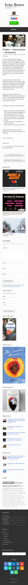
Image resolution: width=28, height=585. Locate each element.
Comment (5, 247)
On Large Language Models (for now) (15, 469)
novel (21, 496)
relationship (21, 498)
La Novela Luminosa (11, 496)
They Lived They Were (11, 495)
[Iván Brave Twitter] (10, 564)
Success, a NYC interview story (14, 160)
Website (4, 274)
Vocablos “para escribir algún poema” (15, 463)
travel (17, 493)
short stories (6, 147)
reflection (16, 490)
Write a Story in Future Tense (14, 444)
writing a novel (14, 498)
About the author (6, 517)
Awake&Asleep (11, 501)
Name (4, 262)
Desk (3, 532)
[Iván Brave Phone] (16, 572)
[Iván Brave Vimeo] (6, 568)
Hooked (4, 503)
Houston (9, 504)
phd (15, 488)
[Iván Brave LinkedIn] (14, 564)
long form (9, 499)
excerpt (4, 499)
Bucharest (8, 506)
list (5, 504)
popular (13, 504)
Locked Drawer (5, 523)
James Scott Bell (9, 485)
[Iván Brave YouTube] (16, 19)
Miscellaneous (6, 542)
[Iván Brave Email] (12, 572)
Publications (5, 519)
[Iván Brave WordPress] (18, 568)
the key (8, 131)
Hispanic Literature (16, 499)
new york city (18, 504)
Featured (9, 146)
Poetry (4, 536)
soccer (23, 501)
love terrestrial (20, 146)
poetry (23, 504)
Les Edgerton (10, 503)
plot (16, 482)
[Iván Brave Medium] (10, 568)
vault (12, 488)
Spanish (13, 492)
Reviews (5, 540)
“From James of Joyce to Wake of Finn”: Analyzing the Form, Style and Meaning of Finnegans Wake (16, 420)
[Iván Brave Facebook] (12, 19)
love (18, 495)
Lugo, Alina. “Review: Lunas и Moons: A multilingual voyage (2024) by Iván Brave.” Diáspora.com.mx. (16, 457)
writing (11, 147)
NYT (18, 485)
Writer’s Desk (5, 521)
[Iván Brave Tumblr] (14, 568)
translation (13, 493)
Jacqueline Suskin (17, 503)
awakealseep (18, 501)
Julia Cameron (20, 488)
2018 (4, 504)
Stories (5, 534)
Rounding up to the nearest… (14, 155)
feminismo (5, 501)
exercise (8, 482)
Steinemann (18, 492)
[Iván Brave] (14, 5)
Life (4, 538)
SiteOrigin (13, 582)
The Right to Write (8, 490)
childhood (13, 506)
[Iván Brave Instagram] (14, 19)
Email (4, 268)
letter (4, 506)
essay (20, 482)
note (23, 503)
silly (16, 506)
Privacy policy (5, 515)
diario (18, 496)
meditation (8, 492)
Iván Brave (20, 54)
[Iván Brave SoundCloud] (22, 568)
